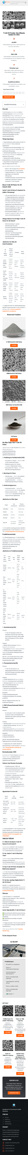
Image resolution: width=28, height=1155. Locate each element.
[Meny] (25, 2)
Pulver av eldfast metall (12, 986)
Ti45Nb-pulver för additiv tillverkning (8, 1019)
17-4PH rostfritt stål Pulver (14, 342)
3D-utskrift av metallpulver (13, 964)
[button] (4, 93)
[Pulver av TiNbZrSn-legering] (7, 1045)
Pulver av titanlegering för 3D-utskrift (8, 1028)
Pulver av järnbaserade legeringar (12, 990)
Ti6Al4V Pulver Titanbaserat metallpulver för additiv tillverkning (20, 1056)
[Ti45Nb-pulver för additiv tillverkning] (7, 1010)
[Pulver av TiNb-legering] (20, 1010)
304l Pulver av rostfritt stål (14, 405)
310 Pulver (14, 436)
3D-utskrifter (21, 168)
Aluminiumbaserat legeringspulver (10, 972)
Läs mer (7, 1032)
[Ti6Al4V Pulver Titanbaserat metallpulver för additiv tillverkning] (20, 1045)
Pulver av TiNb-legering (20, 1019)
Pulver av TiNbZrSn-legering (8, 1054)
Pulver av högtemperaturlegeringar (12, 968)
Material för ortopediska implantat (19, 1066)
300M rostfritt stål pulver (14, 373)
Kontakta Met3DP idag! (8, 890)
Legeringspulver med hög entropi (12, 982)
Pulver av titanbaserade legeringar (12, 977)
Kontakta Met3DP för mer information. (14, 531)
